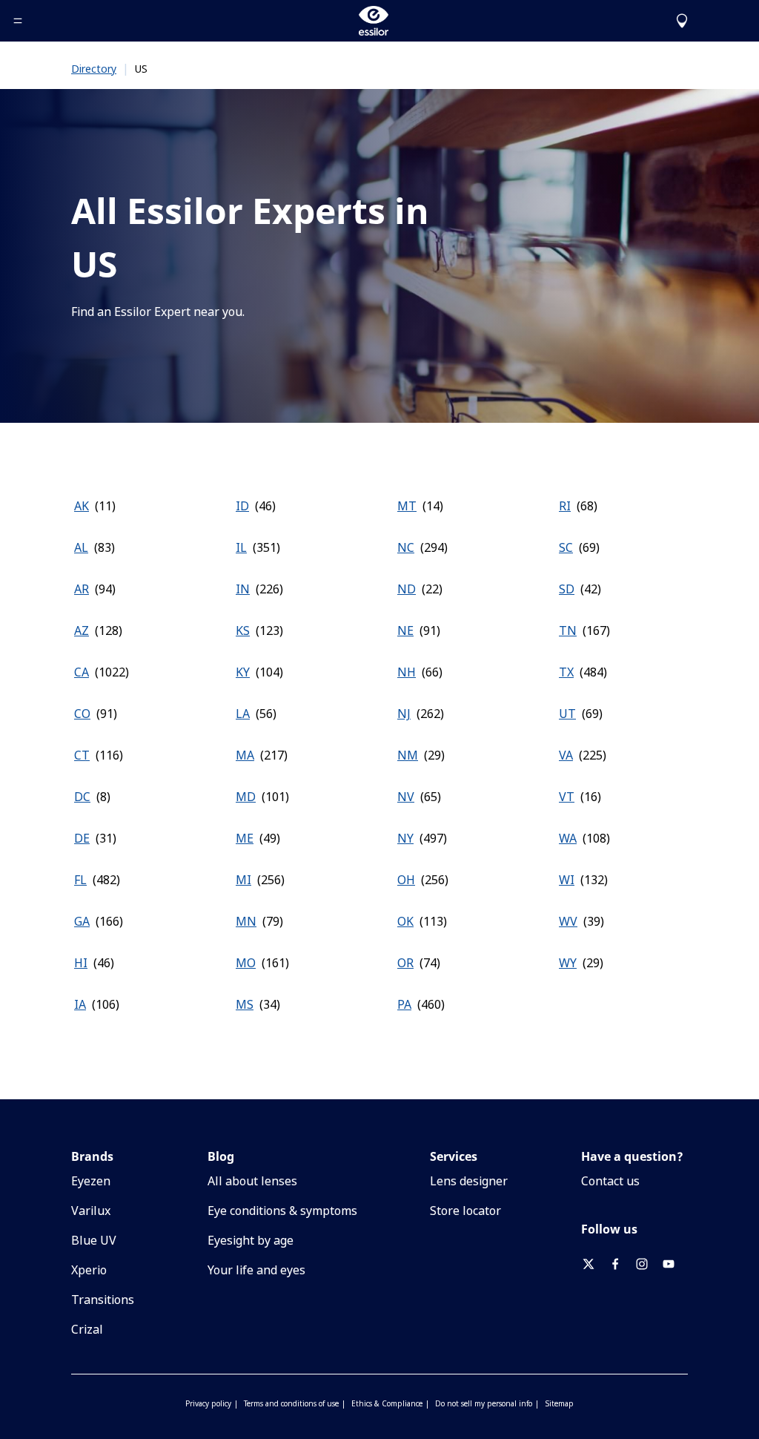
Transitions (102, 1299)
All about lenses (252, 1181)
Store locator (465, 1210)
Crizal (87, 1329)
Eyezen (90, 1181)
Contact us (610, 1181)
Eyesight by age (251, 1240)
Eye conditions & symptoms (282, 1210)
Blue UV (93, 1240)
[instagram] (647, 1264)
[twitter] (594, 1264)
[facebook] (621, 1264)
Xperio (89, 1270)
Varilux (90, 1210)
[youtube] (674, 1264)
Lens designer (469, 1181)
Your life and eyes (256, 1270)
